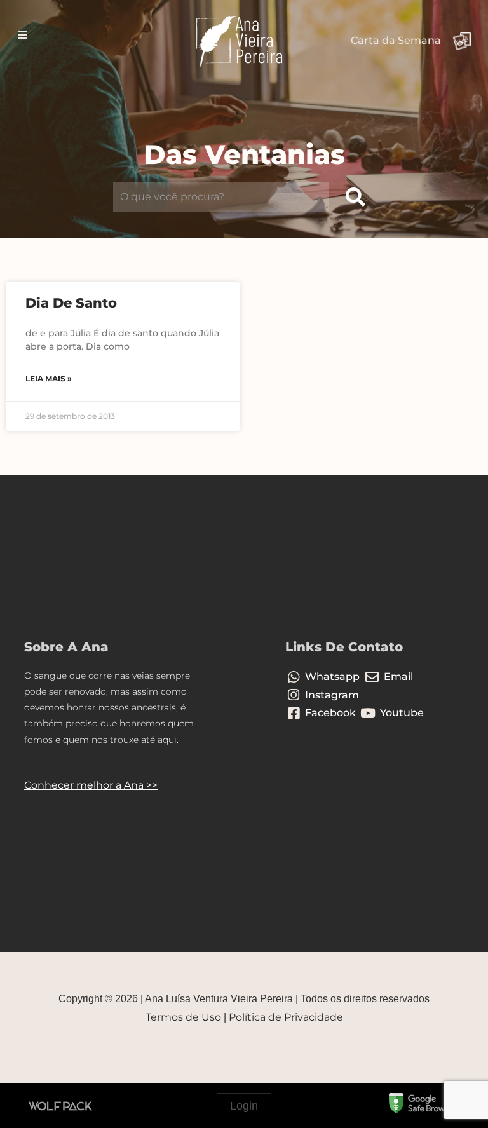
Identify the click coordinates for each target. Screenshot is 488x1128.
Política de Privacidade (286, 1017)
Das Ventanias (244, 154)
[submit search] (355, 197)
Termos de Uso (183, 1017)
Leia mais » (48, 378)
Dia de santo (71, 303)
